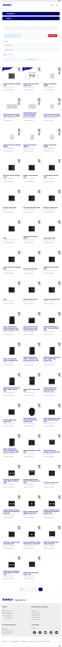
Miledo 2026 (5, 628)
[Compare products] (60, 645)
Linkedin (57, 632)
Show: (5, 54)
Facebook (34, 632)
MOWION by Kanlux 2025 (7, 633)
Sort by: (6, 41)
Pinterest (51, 632)
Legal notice (32, 641)
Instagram (40, 632)
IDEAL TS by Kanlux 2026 (7, 630)
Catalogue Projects (35, 612)
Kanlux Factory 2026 (35, 617)
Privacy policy (14, 641)
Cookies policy (24, 641)
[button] (59, 1)
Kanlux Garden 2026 (36, 615)
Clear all (53, 35)
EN (60, 1)
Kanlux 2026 (34, 610)
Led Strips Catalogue (36, 619)
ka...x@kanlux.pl (8, 613)
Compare (8, 93)
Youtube (45, 632)
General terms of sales (44, 641)
